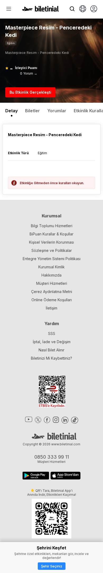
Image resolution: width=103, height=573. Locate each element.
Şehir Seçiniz (51, 566)
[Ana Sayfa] (40, 10)
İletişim (51, 308)
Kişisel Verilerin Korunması (51, 242)
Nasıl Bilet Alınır (51, 350)
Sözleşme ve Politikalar (51, 250)
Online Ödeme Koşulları (51, 300)
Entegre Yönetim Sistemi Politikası (52, 258)
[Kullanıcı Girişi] (93, 9)
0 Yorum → (28, 73)
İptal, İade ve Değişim (52, 341)
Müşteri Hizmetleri (51, 283)
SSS (51, 333)
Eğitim (11, 43)
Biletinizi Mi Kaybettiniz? (51, 358)
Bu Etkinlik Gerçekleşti (30, 92)
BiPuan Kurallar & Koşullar (51, 234)
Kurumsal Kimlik (51, 267)
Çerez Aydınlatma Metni (51, 291)
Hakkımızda (51, 275)
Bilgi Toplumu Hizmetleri (51, 225)
